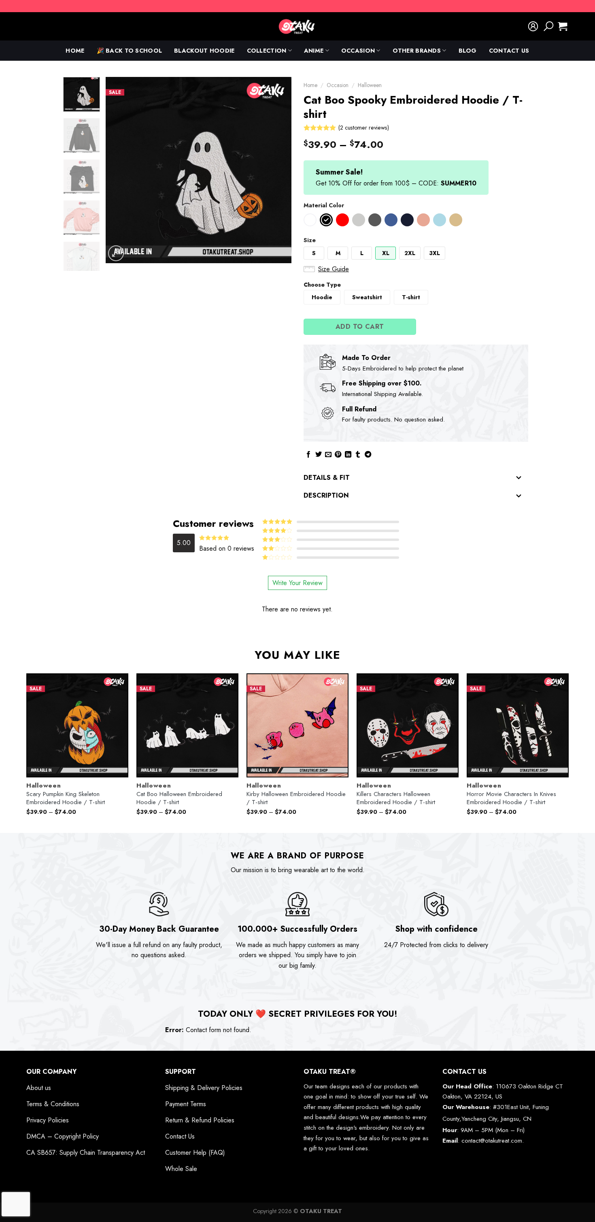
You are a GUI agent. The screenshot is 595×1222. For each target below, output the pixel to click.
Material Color (324, 205)
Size (310, 240)
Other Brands (417, 51)
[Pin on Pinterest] (338, 455)
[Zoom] (116, 253)
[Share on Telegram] (368, 455)
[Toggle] (519, 478)
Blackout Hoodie (204, 51)
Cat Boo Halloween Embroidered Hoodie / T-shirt (179, 798)
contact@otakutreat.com (491, 1140)
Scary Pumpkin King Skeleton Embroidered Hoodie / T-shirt (65, 798)
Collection (267, 51)
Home (75, 51)
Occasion (358, 51)
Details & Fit (327, 477)
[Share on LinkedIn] (348, 455)
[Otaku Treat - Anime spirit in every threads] (297, 26)
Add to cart (360, 326)
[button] (310, 219)
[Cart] (562, 26)
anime (313, 51)
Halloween (370, 85)
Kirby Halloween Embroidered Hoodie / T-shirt (296, 798)
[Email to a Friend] (328, 455)
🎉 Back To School (129, 51)
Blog (468, 51)
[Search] (548, 26)
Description (326, 495)
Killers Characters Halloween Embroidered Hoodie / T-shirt (396, 798)
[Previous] (119, 170)
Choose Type (322, 285)
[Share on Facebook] (308, 455)
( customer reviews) (363, 127)
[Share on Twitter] (318, 455)
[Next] (277, 170)
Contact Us (509, 51)
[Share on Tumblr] (358, 455)
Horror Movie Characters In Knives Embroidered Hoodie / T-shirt (511, 798)
